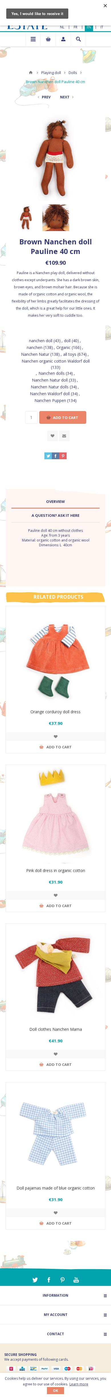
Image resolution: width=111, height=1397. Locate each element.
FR (75, 27)
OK (55, 1390)
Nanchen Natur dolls (50, 387)
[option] (26, 217)
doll (67, 340)
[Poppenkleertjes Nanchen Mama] (55, 973)
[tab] (55, 502)
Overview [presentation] (55, 501)
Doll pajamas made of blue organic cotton (56, 1188)
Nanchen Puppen (50, 400)
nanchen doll (40, 340)
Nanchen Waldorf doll (50, 393)
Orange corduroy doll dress (55, 711)
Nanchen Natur (35, 354)
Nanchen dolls (51, 373)
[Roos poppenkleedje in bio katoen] (55, 814)
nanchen (34, 347)
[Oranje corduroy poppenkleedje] (55, 655)
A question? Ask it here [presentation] (55, 515)
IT (101, 27)
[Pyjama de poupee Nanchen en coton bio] (55, 1131)
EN (89, 27)
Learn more (78, 1384)
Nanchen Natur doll (50, 380)
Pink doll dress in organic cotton (55, 870)
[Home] (31, 72)
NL (62, 27)
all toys (69, 354)
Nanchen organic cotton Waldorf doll (56, 361)
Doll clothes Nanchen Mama (55, 1029)
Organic (63, 347)
